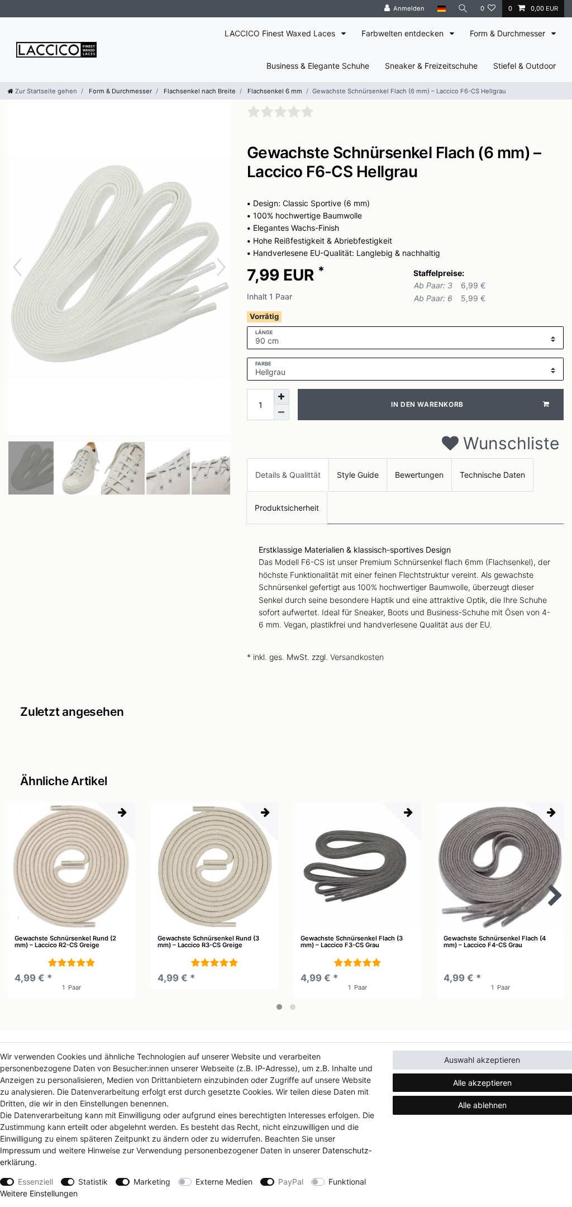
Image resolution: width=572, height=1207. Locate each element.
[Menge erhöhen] (281, 397)
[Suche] (463, 8)
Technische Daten (492, 474)
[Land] (441, 8)
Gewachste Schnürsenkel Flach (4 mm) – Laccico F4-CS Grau (495, 942)
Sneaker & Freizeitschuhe (431, 65)
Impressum (20, 1150)
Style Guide (358, 474)
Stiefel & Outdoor (524, 65)
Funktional (347, 1181)
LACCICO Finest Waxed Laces (281, 33)
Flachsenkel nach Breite (199, 91)
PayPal (290, 1181)
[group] (71, 865)
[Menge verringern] (281, 412)
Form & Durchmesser (508, 33)
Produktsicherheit (287, 507)
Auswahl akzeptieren (482, 1060)
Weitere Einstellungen (39, 1193)
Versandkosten (357, 657)
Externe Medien (224, 1181)
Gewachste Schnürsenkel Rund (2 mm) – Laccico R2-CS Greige (65, 942)
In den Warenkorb (427, 404)
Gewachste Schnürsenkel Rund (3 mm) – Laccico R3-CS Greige (208, 942)
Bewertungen (419, 474)
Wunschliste (509, 443)
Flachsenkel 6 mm (274, 91)
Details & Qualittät (288, 474)
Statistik (93, 1181)
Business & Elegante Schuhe (317, 65)
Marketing (152, 1181)
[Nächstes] (221, 267)
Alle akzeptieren (482, 1082)
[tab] (288, 474)
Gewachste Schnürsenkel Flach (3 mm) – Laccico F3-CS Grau (352, 942)
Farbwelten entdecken (403, 33)
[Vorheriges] (17, 267)
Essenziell (35, 1181)
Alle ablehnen (482, 1105)
